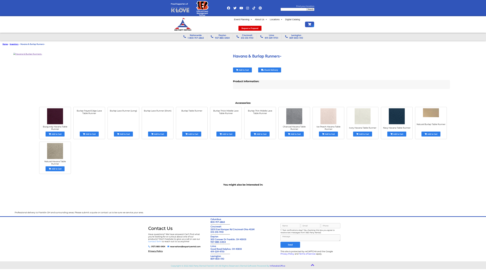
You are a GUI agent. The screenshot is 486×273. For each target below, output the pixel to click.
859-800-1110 (217, 258)
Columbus (215, 219)
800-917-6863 (217, 222)
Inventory (14, 44)
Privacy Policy (155, 251)
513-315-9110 (217, 232)
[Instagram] (247, 8)
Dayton (214, 236)
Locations (275, 19)
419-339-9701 (217, 251)
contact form (154, 241)
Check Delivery (271, 70)
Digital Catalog (292, 19)
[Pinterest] (260, 8)
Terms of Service (307, 254)
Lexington (215, 256)
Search (310, 9)
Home (5, 44)
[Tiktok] (254, 8)
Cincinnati (215, 226)
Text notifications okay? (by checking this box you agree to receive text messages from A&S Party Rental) (307, 231)
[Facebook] (228, 8)
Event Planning (241, 19)
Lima (213, 246)
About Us (259, 19)
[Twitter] (235, 8)
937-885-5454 (218, 242)
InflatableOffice (277, 266)
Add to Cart (243, 70)
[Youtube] (241, 8)
